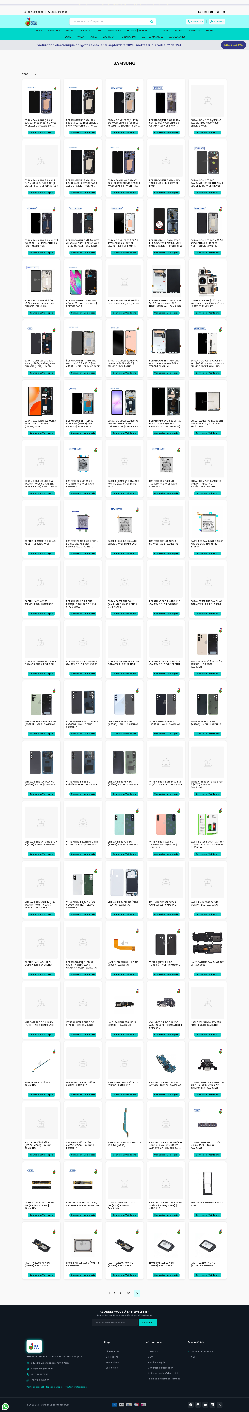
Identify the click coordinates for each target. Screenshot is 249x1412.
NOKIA (93, 36)
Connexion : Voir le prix (41, 132)
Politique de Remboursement (164, 1378)
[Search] (151, 21)
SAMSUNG (54, 30)
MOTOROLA (114, 30)
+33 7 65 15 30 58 (35, 12)
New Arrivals (112, 1362)
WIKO (80, 36)
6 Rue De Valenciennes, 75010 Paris (50, 1362)
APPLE (38, 30)
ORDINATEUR (129, 36)
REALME (179, 30)
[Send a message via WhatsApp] (5, 1407)
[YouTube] (211, 12)
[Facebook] (199, 12)
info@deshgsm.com (42, 1368)
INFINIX (209, 30)
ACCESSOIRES (177, 36)
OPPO (99, 30)
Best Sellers (112, 1367)
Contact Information (201, 1351)
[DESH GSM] (31, 21)
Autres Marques (152, 36)
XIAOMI (70, 30)
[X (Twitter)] (219, 1405)
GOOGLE (85, 30)
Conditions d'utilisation (160, 1367)
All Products (112, 1351)
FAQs (193, 1356)
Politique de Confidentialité (163, 1373)
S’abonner (147, 1322)
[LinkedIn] (224, 12)
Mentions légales (157, 1362)
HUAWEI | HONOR (137, 30)
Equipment (109, 36)
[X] (218, 12)
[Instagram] (205, 12)
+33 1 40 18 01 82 (59, 12)
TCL (155, 30)
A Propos (153, 1351)
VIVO (166, 30)
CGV (150, 1356)
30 (128, 1293)
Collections (112, 1356)
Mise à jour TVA (233, 44)
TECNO (67, 36)
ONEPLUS (194, 30)
